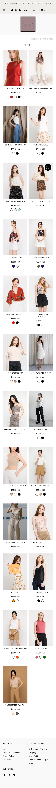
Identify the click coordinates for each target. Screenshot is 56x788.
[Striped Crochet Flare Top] (15, 628)
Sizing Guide (34, 756)
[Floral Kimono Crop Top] (15, 294)
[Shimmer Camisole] (41, 571)
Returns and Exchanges (38, 759)
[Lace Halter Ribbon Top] (41, 352)
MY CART (39, 10)
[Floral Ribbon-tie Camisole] (41, 294)
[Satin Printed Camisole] (15, 521)
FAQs (31, 763)
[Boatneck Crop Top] (15, 68)
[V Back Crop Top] (41, 628)
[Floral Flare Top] (15, 237)
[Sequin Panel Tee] (15, 571)
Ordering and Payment (38, 749)
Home (34, 39)
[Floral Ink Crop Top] (41, 237)
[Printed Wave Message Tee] (41, 409)
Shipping (32, 752)
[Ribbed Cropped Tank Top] (15, 465)
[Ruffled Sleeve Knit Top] (41, 465)
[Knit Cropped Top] (15, 352)
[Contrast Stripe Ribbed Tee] (41, 68)
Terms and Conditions (12, 752)
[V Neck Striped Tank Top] (15, 684)
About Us (6, 749)
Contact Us (7, 759)
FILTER (27, 45)
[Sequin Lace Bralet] (41, 521)
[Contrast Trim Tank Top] (15, 124)
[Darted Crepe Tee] (41, 124)
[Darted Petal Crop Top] (15, 181)
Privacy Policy (8, 756)
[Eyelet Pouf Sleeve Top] (41, 181)
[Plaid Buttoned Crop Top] (15, 409)
